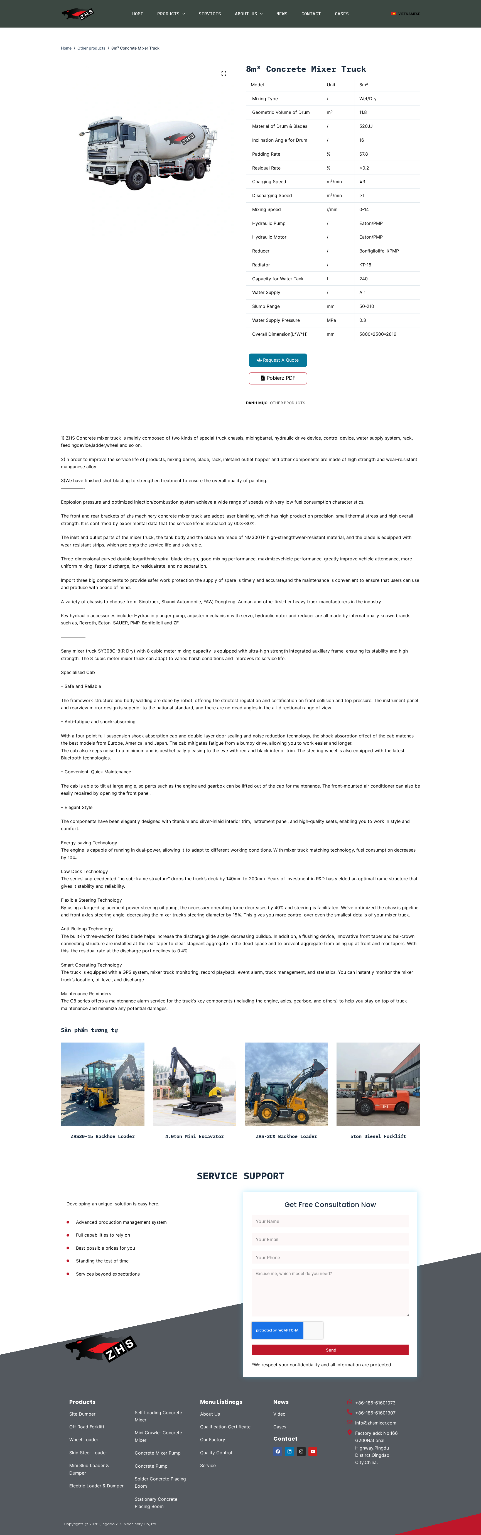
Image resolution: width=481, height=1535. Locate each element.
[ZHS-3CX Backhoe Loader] (286, 1084)
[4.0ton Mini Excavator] (194, 1084)
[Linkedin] (289, 1451)
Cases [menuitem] (342, 13)
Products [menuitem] (168, 13)
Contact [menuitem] (311, 13)
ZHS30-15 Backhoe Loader (103, 1136)
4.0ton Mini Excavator (194, 1136)
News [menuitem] (282, 13)
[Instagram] (301, 1451)
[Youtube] (312, 1451)
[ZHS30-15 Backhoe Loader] (102, 1084)
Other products (287, 403)
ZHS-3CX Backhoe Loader (286, 1136)
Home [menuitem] (137, 13)
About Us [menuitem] (246, 13)
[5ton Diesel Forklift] (378, 1084)
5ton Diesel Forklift (378, 1136)
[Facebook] (277, 1451)
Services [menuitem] (210, 13)
